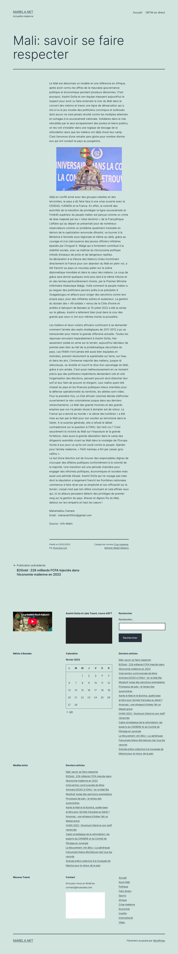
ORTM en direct (155, 12)
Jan (71, 711)
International (126, 917)
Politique (123, 886)
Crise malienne (121, 544)
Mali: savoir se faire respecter (135, 660)
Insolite (123, 913)
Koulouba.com (60, 548)
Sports (122, 895)
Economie (124, 909)
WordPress (159, 940)
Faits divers (125, 891)
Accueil (137, 12)
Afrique (123, 900)
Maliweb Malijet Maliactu (116, 548)
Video (122, 922)
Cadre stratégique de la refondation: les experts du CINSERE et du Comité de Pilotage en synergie (140, 727)
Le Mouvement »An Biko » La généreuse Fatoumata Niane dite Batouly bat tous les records (142, 740)
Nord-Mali (124, 882)
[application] (89, 631)
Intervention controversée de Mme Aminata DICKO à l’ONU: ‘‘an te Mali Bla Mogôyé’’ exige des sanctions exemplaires (142, 678)
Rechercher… (126, 619)
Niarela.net (23, 12)
